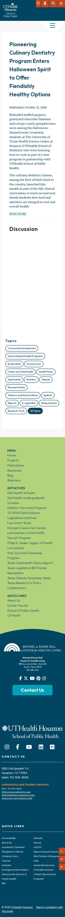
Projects (13, 460)
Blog (10, 475)
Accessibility (9, 838)
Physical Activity (16, 387)
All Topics (35, 410)
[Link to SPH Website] (32, 731)
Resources (14, 470)
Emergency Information (15, 869)
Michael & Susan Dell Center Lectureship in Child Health (26, 530)
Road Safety (14, 363)
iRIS (4, 883)
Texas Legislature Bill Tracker (27, 568)
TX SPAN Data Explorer (23, 513)
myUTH (37, 847)
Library (37, 842)
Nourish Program (19, 538)
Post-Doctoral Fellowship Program (24, 555)
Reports (12, 403)
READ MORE (17, 213)
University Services (44, 865)
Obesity (46, 379)
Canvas (6, 860)
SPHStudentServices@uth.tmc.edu (18, 795)
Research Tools (16, 410)
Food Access (34, 363)
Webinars (14, 480)
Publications (15, 465)
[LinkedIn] (41, 747)
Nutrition (31, 379)
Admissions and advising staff (17, 798)
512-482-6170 (32, 670)
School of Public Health (23, 611)
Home (11, 455)
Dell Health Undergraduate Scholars (26, 500)
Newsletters (15, 573)
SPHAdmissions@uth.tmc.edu (16, 792)
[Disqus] (32, 282)
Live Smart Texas (19, 523)
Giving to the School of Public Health (14, 876)
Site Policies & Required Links (47, 858)
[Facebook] (17, 747)
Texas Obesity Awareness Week (29, 578)
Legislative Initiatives (21, 518)
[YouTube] (29, 747)
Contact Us (32, 690)
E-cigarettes (29, 403)
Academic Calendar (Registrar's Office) (13, 849)
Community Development (22, 348)
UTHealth (14, 615)
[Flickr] (52, 747)
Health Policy (46, 371)
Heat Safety (14, 379)
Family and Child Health (20, 371)
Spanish (48, 395)
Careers (6, 865)
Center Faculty (17, 606)
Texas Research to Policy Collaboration (24, 585)
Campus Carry (10, 856)
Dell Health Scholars (21, 493)
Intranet (38, 838)
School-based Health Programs (25, 356)
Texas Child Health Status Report (30, 563)
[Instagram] (7, 747)
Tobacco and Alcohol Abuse (23, 395)
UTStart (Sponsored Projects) (45, 876)
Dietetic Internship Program (26, 508)
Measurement (49, 403)
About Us (13, 600)
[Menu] (52, 25)
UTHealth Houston (44, 869)
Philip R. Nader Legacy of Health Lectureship (30, 545)
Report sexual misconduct (48, 851)
